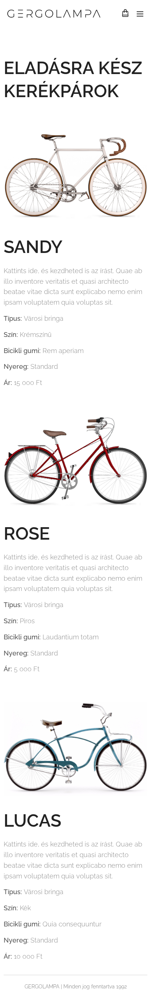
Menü (140, 13)
